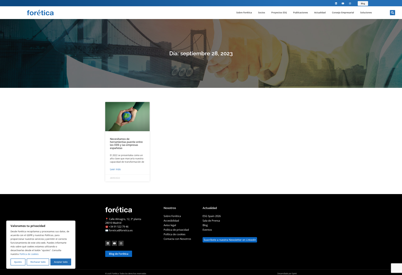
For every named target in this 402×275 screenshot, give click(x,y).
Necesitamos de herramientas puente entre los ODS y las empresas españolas (126, 144)
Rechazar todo (38, 261)
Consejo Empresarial (343, 12)
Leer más (115, 169)
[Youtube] (343, 3)
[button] (392, 12)
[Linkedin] (336, 3)
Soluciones (366, 12)
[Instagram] (350, 3)
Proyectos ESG (279, 12)
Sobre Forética (244, 12)
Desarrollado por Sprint (287, 273)
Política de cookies (29, 254)
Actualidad (320, 12)
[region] (40, 245)
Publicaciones (300, 12)
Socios (261, 12)
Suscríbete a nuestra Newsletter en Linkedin (230, 239)
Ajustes (18, 261)
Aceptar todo (61, 261)
